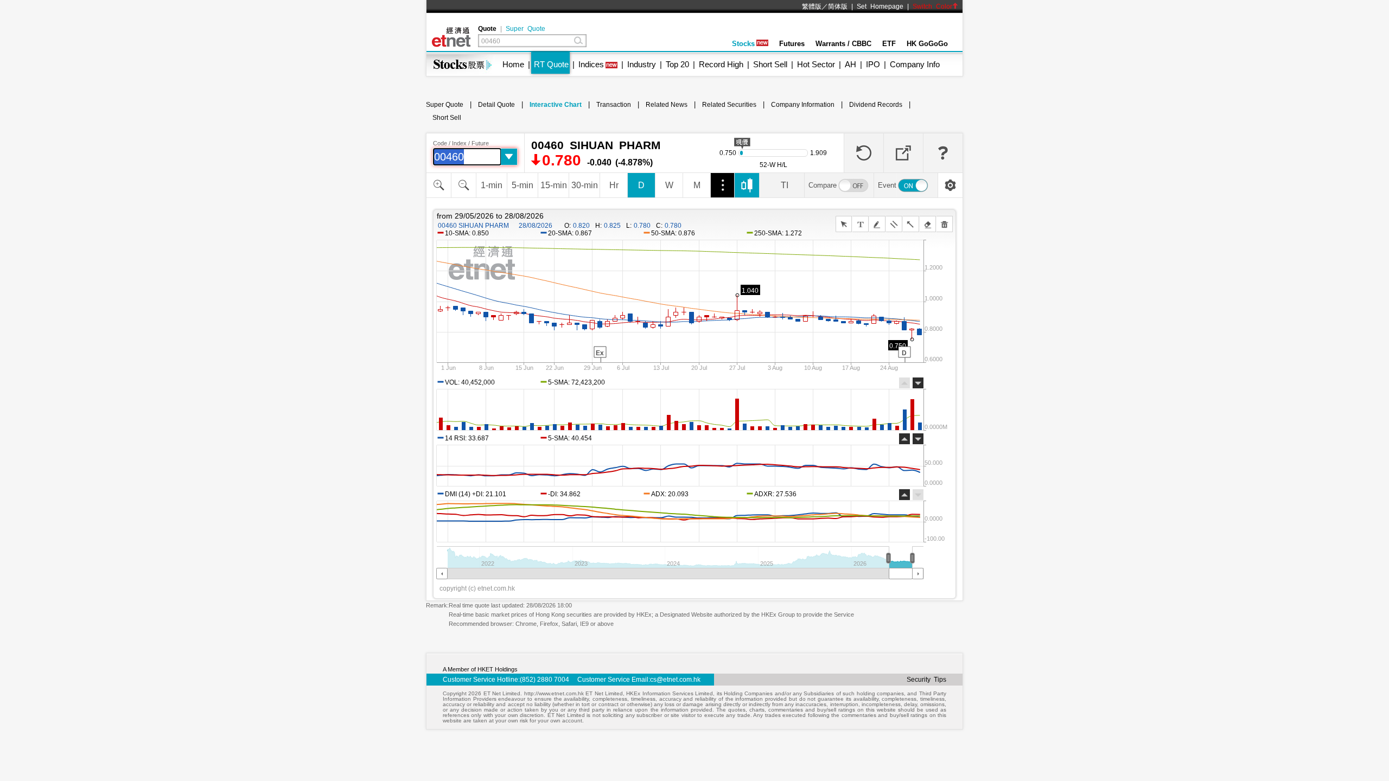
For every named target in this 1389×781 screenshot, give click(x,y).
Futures (792, 44)
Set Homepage (880, 6)
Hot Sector (816, 64)
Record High (721, 64)
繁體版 (811, 6)
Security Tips (926, 679)
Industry (641, 64)
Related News (666, 104)
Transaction (613, 104)
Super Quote (525, 29)
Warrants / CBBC (843, 44)
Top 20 (677, 64)
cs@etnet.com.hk (675, 679)
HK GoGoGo (927, 44)
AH (850, 64)
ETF (889, 44)
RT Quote (551, 64)
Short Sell (770, 64)
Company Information (802, 104)
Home (513, 64)
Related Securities (729, 104)
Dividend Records (875, 104)
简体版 (838, 6)
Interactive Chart (556, 104)
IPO (873, 64)
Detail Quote (496, 104)
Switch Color (932, 6)
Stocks (743, 44)
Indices (591, 64)
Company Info (915, 64)
